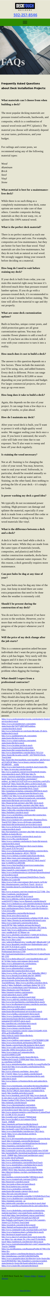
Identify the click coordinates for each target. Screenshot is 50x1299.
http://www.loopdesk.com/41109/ (16, 1095)
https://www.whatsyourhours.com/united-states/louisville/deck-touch (19, 741)
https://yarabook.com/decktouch (15, 894)
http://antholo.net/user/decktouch (27, 925)
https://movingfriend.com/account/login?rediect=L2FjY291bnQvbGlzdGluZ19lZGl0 (23, 1216)
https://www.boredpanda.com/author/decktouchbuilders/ (25, 1086)
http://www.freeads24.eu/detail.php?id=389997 (21, 975)
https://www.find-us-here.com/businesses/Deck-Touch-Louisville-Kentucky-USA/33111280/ (25, 908)
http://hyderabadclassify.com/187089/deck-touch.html (24, 1126)
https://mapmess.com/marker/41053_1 (17, 1146)
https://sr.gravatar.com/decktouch (18, 769)
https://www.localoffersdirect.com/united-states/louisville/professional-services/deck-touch (22, 1010)
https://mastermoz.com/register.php (16, 1026)
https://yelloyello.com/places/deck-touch (18, 810)
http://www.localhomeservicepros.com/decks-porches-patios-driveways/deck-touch (24, 1005)
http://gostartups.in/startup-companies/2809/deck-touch (24, 791)
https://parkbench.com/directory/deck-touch (25, 1242)
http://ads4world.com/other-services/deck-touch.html (24, 1203)
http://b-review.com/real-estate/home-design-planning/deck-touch (23, 776)
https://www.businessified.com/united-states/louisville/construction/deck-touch (18, 749)
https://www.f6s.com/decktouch (15, 839)
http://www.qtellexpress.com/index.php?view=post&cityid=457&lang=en (21, 931)
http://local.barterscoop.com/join (15, 1186)
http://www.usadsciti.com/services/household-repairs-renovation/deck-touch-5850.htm (24, 773)
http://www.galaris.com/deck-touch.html (18, 997)
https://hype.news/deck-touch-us (15, 915)
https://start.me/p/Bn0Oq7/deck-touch (17, 896)
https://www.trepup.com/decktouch (16, 1028)
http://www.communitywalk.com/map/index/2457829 (24, 1230)
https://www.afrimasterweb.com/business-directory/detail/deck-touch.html (19, 964)
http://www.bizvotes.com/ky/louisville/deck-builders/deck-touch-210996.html (20, 1058)
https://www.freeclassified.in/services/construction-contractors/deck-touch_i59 (23, 866)
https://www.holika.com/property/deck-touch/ (21, 1014)
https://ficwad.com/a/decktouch (15, 1194)
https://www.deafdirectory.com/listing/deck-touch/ (22, 1198)
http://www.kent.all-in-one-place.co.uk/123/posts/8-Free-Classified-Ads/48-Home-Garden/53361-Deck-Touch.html (25, 1097)
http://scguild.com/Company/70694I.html (19, 1117)
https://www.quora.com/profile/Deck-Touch (20, 788)
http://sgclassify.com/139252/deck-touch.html (21, 1129)
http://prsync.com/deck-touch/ (31, 1110)
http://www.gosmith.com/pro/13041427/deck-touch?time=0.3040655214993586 (24, 861)
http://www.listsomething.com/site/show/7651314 (22, 752)
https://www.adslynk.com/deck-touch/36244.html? (23, 999)
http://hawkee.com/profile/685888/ (28, 1170)
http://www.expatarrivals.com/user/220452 (19, 1179)
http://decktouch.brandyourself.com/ (17, 1234)
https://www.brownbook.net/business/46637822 (22, 1043)
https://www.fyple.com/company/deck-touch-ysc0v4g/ (24, 882)
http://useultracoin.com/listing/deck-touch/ (19, 1023)
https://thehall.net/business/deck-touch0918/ (20, 1227)
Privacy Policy (30, 1276)
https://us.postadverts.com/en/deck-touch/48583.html (24, 1088)
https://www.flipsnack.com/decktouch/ (30, 901)
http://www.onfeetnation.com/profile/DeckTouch (22, 1162)
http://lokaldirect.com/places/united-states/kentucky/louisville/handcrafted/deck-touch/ (24, 1262)
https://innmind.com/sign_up (13, 1201)
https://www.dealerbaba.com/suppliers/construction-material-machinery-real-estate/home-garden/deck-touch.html (23, 1212)
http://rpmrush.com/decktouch (14, 1102)
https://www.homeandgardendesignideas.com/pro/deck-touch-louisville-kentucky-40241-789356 (25, 852)
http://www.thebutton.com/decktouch (17, 1160)
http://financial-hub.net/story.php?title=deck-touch (22, 803)
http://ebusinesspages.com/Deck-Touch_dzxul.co (22, 884)
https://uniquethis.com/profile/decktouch (18, 913)
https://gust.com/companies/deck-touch (23, 858)
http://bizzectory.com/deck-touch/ (15, 1182)
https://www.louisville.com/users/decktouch (20, 1266)
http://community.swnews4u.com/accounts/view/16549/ (25, 1150)
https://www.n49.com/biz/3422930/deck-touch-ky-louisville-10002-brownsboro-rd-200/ (23, 1048)
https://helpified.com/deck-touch (15, 812)
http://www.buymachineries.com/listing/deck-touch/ (23, 1002)
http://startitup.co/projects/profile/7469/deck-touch (22, 1177)
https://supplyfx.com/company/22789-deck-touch (22, 870)
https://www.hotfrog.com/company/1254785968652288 (25, 1040)
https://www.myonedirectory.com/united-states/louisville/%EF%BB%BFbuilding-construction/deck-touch (19, 726)
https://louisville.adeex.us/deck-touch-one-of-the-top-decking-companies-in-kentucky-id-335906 (24, 785)
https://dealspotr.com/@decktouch (16, 990)
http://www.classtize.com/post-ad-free (23, 937)
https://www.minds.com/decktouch (27, 1074)
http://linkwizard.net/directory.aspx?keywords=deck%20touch (23, 1156)
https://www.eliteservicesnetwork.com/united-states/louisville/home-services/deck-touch (24, 799)
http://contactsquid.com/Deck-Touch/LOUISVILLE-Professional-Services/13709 (24, 950)
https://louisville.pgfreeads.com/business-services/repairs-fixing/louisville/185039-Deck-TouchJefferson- (21, 980)
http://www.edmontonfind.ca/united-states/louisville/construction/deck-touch (18, 969)
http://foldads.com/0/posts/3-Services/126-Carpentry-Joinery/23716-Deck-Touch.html (24, 1221)
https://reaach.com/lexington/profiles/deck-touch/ (27, 808)
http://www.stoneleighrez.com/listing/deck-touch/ (22, 1165)
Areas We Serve (25, 1291)
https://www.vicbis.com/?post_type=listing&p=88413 (24, 973)
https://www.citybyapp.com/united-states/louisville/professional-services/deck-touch (22, 823)
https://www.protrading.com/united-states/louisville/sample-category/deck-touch (20, 1190)
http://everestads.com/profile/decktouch (23, 1141)
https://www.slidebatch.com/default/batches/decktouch (24, 1143)
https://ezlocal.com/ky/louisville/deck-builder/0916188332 (17, 1036)
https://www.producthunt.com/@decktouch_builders (24, 987)
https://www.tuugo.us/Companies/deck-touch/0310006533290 (18, 1053)
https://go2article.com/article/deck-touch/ (19, 1225)
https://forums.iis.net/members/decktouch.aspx (26, 920)
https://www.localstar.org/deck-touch (17, 745)
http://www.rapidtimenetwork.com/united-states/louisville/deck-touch (19, 737)
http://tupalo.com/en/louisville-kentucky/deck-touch (23, 1045)
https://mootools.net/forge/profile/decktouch (20, 1124)
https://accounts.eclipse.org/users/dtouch (18, 1184)
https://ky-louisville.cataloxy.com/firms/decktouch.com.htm (22, 1252)
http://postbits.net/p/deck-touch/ (20, 1093)
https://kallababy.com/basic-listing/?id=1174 (27, 985)
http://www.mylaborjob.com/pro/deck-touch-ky (21, 836)
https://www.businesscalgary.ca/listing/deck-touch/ (23, 1232)
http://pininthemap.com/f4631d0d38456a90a (20, 1256)
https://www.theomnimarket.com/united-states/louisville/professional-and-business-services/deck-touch (19, 1107)
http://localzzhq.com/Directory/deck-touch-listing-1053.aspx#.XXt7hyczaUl (22, 847)
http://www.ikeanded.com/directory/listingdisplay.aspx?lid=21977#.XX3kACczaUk (25, 945)
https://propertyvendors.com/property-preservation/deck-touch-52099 (17, 993)
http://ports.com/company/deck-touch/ (23, 961)
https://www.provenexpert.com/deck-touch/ (20, 1148)
